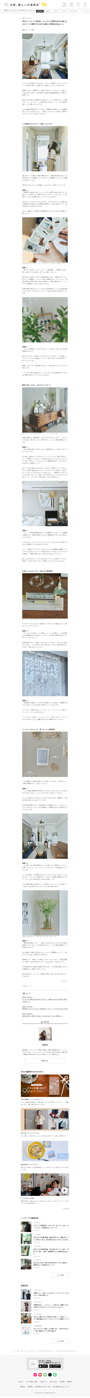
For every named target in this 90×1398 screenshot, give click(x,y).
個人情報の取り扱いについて (61, 1386)
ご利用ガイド (43, 1382)
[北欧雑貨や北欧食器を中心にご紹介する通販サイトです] (25, 4)
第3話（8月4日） (27, 1014)
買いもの (65, 6)
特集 (18, 1351)
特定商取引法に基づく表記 (43, 1386)
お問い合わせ (53, 1382)
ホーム (13, 1351)
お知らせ (20, 1382)
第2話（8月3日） (27, 1006)
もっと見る (60, 1275)
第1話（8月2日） (27, 997)
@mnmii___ (55, 1054)
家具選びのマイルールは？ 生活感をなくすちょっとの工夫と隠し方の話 (45, 1009)
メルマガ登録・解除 (31, 1382)
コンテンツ (71, 6)
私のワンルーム (26, 18)
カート (78, 6)
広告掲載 (62, 1382)
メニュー (85, 6)
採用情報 (30, 1386)
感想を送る (45, 1061)
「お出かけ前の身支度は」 (51, 93)
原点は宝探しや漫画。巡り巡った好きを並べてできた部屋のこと (42, 1016)
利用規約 (69, 1382)
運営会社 (22, 1386)
